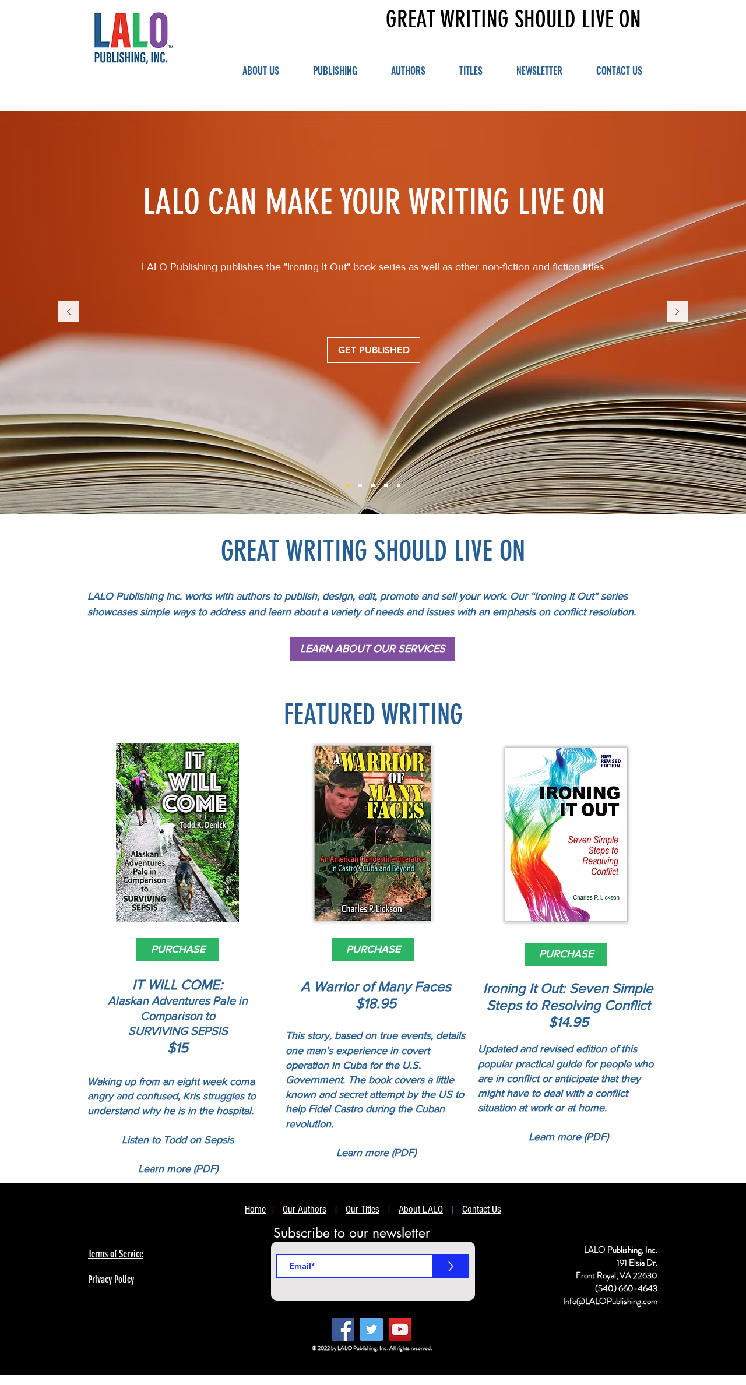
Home (255, 1209)
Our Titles (362, 1209)
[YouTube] (400, 1329)
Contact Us (481, 1209)
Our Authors (304, 1209)
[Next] (677, 312)
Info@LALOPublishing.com (610, 1301)
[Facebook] (343, 1329)
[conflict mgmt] (360, 485)
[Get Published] (347, 485)
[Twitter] (371, 1329)
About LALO (421, 1209)
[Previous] (68, 312)
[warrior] (373, 485)
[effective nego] (386, 485)
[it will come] (398, 485)
